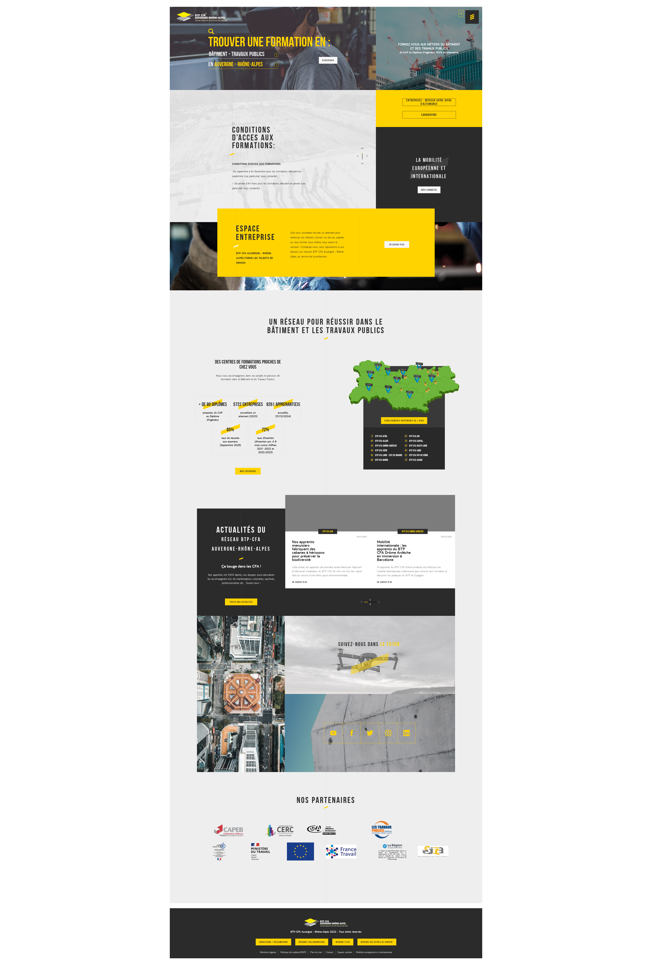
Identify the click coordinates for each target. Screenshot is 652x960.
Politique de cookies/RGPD (293, 952)
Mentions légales (268, 952)
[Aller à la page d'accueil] (326, 922)
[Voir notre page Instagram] (388, 733)
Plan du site (316, 952)
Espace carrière (344, 952)
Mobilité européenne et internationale (374, 952)
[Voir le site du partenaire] (228, 830)
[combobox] (243, 55)
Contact (329, 952)
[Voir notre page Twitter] (370, 733)
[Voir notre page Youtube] (333, 733)
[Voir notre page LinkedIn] (406, 733)
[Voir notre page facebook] (351, 733)
